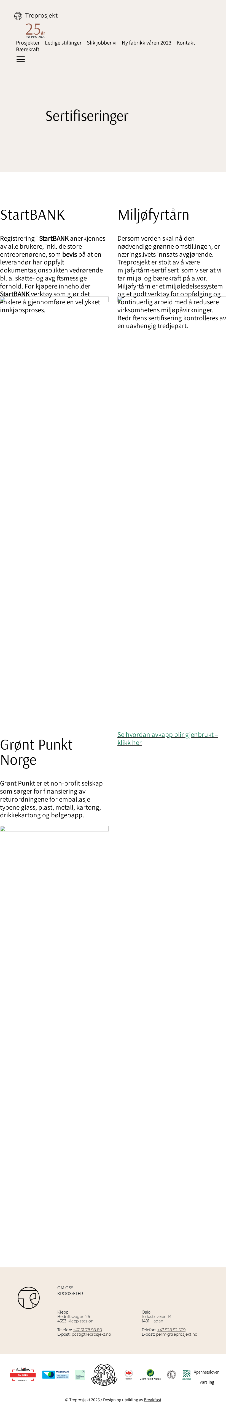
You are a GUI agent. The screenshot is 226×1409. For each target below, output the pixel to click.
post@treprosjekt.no (91, 1334)
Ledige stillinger (63, 42)
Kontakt (186, 42)
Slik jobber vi (102, 42)
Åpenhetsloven (206, 1372)
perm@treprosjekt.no (176, 1334)
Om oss (65, 1287)
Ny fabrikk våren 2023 (146, 42)
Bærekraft (27, 49)
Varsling (207, 1382)
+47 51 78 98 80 (87, 1329)
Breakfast (152, 1400)
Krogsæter (70, 1293)
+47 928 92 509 (171, 1329)
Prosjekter (28, 42)
